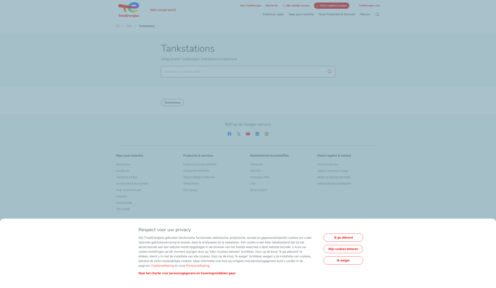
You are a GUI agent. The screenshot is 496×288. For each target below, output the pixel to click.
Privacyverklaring (197, 265)
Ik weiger (343, 260)
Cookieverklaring (162, 265)
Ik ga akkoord (343, 237)
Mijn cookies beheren (343, 249)
